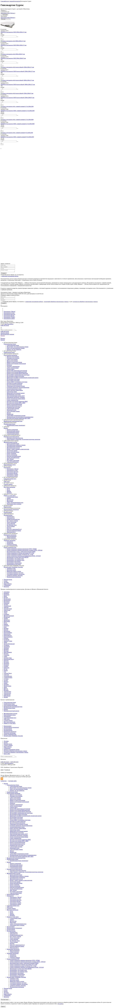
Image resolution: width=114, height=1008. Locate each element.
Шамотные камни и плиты (14, 571)
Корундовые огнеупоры (13, 380)
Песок (8, 490)
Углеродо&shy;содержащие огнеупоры (17, 381)
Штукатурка (10, 499)
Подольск (6, 662)
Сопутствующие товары (13, 411)
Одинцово (6, 655)
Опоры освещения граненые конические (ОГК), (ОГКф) (22, 548)
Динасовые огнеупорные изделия (16, 386)
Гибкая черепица (11, 537)
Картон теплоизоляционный (14, 404)
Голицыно (6, 603)
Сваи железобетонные (13, 461)
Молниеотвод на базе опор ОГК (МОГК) (17, 557)
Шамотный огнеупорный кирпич (16, 393)
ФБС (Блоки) (10, 459)
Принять (3, 1006)
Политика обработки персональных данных (15, 751)
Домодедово (7, 610)
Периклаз (9, 365)
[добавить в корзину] (1, 38)
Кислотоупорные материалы (14, 384)
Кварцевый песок (11, 410)
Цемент (9, 498)
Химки (5, 683)
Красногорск (7, 634)
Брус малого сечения (12, 520)
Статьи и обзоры (8, 745)
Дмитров (6, 607)
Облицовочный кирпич (13, 431)
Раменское (6, 667)
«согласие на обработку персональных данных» (85, 301)
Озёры (5, 656)
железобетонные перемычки (14, 446)
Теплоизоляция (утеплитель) (11, 509)
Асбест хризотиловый (13, 367)
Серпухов (6, 674)
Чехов (5, 687)
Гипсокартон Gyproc (9, 313)
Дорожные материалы (9, 540)
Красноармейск (8, 632)
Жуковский (7, 617)
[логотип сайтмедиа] (2, 779)
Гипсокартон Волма (9, 315)
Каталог (3, 335)
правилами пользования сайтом (9, 276)
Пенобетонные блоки (9, 424)
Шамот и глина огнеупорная (14, 362)
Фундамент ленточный (13, 460)
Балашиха (6, 593)
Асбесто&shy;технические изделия (16, 415)
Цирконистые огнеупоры (13, 407)
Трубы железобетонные (13, 457)
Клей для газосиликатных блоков (16, 348)
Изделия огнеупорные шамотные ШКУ (17, 401)
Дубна (5, 613)
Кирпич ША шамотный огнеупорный (17, 370)
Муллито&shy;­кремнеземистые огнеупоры (18, 374)
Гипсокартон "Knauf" (9, 317)
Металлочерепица (11, 536)
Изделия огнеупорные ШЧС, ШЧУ (16, 403)
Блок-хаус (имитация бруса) (14, 529)
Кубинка (6, 638)
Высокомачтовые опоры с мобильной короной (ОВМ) (21, 551)
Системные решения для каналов (15, 574)
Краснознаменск (8, 636)
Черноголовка (7, 686)
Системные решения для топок (15, 572)
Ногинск (6, 653)
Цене (8, 13)
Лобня (5, 642)
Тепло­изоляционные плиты (14, 389)
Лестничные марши (12, 450)
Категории (5, 14)
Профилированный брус (13, 519)
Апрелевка (6, 592)
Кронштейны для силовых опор (15, 558)
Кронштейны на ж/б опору (14, 564)
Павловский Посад (9, 659)
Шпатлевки (10, 501)
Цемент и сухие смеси (10, 495)
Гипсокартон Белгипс (9, 314)
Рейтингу (12, 13)
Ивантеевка (7, 621)
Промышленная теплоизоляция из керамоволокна (20, 417)
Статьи (5, 581)
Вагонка (9, 527)
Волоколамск (7, 599)
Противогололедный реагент (11, 436)
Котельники (7, 631)
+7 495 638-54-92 (13, 762)
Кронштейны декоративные (14, 563)
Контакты (6, 586)
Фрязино (6, 681)
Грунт (8, 488)
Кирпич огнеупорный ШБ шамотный (17, 372)
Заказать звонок (5, 333)
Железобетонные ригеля (13, 447)
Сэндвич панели (8, 484)
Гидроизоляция (8, 512)
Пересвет (6, 660)
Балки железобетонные (13, 443)
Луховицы (6, 645)
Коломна (6, 628)
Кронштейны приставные (14, 561)
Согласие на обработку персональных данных (16, 752)
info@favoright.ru (8, 324)
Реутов (5, 669)
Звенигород (7, 620)
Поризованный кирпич (13, 432)
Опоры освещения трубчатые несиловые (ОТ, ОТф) (20, 553)
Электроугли (7, 694)
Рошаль (6, 670)
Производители (8, 579)
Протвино (6, 663)
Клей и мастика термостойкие (15, 390)
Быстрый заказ (4, 999)
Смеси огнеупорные (12, 359)
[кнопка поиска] (16, 330)
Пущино (6, 666)
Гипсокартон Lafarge (9, 318)
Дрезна (5, 611)
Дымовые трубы (11, 568)
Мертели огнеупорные (13, 356)
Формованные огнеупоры (14, 394)
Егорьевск (6, 614)
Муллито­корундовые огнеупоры (15, 376)
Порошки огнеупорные (13, 358)
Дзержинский (7, 606)
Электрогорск (7, 691)
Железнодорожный (9, 615)
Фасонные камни (11, 570)
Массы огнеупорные (12, 360)
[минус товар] (1, 102)
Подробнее (60, 1003)
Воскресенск (7, 600)
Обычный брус (11, 518)
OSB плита (7, 481)
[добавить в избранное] (2, 39)
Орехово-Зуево (8, 657)
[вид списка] (1, 15)
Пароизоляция (7, 506)
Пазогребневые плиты (10, 464)
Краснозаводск (8, 635)
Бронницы (6, 594)
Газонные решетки (12, 544)
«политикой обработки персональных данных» (56, 301)
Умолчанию (4, 13)
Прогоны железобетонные (14, 456)
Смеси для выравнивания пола (15, 502)
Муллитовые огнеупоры (13, 379)
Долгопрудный (8, 608)
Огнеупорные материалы (10, 355)
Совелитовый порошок (13, 408)
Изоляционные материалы (14, 577)
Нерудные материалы (9, 487)
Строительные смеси (12, 497)
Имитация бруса (11, 532)
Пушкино (6, 665)
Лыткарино (7, 646)
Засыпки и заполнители (13, 366)
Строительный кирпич (13, 433)
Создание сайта (12, 781)
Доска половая (11, 526)
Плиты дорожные (11, 453)
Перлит (9, 412)
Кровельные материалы (10, 534)
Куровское (6, 639)
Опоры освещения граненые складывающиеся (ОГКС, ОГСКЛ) (24, 556)
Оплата (6, 742)
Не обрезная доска (12, 525)
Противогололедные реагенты (15, 438)
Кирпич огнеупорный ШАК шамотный (17, 373)
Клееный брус (10, 516)
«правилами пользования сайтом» (34, 301)
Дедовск (6, 604)
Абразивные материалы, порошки (16, 397)
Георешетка (10, 541)
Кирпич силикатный (12, 429)
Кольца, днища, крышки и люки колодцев (18, 449)
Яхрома (6, 697)
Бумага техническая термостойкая (16, 398)
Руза (5, 672)
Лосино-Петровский (9, 643)
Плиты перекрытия (12, 454)
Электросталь (7, 693)
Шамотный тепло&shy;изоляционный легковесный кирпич (22, 377)
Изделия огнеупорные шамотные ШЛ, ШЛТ (18, 418)
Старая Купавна (8, 677)
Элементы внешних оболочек (15, 575)
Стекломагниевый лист (10, 478)
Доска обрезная (11, 523)
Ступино (6, 679)
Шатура (6, 688)
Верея (5, 596)
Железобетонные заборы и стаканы (16, 445)
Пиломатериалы (8, 515)
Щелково (6, 690)
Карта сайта (7, 753)
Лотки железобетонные (13, 452)
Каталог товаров (9, 1)
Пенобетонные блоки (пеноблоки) (16, 425)
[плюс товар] (17, 102)
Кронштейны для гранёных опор (15, 560)
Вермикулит (10, 414)
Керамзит (9, 492)
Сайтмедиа (3, 781)
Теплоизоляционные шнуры (14, 405)
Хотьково (6, 684)
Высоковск (7, 601)
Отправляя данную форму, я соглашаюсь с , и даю (50, 301)
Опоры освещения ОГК (10, 547)
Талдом (6, 680)
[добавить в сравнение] (1, 39)
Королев (6, 629)
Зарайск (6, 618)
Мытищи (6, 650)
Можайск (6, 649)
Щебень (9, 491)
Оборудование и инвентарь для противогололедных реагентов (23, 439)
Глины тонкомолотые (12, 400)
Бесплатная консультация (7, 334)
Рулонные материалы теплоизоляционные (18, 387)
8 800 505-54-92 (5, 325)
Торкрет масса (10, 369)
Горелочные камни (12, 391)
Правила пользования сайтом (11, 749)
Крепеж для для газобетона (14, 349)
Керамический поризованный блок (13, 421)
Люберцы (6, 648)
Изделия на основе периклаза (14, 383)
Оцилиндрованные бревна (14, 530)
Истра (5, 622)
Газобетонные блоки (9, 352)
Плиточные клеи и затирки (14, 504)
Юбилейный (7, 695)
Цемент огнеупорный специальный (16, 363)
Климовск (6, 625)
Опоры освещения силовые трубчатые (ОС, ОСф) (20, 554)
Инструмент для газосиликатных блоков (17, 346)
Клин (5, 627)
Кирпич (6, 428)
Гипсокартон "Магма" (9, 311)
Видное (6, 597)
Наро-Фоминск (8, 652)
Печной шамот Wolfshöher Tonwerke (13, 567)
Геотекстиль (10, 543)
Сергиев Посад (8, 673)
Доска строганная (11, 522)
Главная (3, 1)
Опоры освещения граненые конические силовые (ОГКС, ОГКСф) (24, 550)
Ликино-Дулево (8, 641)
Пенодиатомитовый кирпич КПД (16, 396)
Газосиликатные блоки (10, 344)
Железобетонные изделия (10, 442)
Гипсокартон (17, 1)
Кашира (6, 624)
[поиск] (1, 328)
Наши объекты (8, 583)
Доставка (6, 582)
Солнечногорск (8, 676)
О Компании (7, 585)
